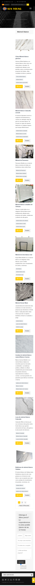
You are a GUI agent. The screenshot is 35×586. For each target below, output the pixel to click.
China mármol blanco (21, 76)
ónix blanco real (19, 275)
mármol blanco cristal (21, 223)
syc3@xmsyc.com (8, 2)
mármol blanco (19, 79)
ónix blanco (18, 269)
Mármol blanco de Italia (21, 176)
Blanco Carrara (19, 386)
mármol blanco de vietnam (22, 220)
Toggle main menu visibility (30, 8)
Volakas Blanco (19, 485)
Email (19, 86)
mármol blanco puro (20, 226)
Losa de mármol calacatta (22, 439)
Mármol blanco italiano (21, 173)
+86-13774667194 (21, 2)
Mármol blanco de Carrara (22, 389)
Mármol (16, 19)
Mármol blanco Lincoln (21, 133)
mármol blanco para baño (22, 82)
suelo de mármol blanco (21, 324)
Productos (9, 19)
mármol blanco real (20, 272)
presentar (21, 562)
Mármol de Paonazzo (21, 170)
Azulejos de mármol (20, 488)
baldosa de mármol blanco (22, 383)
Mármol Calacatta (20, 433)
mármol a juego (19, 327)
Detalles (27, 86)
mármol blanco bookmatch (22, 136)
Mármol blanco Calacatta (21, 436)
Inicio (3, 19)
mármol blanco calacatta (21, 131)
